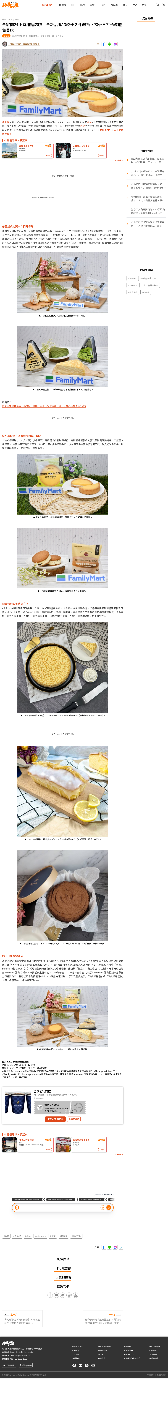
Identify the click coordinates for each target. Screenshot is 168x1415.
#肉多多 (145, 292)
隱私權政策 (128, 1350)
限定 (82, 126)
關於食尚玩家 (77, 1346)
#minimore (40, 1236)
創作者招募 (102, 1350)
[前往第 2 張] (60, 1112)
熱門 (82, 5)
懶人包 (114, 5)
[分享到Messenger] (115, 44)
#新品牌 (17, 1236)
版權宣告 (101, 1358)
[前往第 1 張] (59, 1112)
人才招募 (76, 1354)
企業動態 (76, 1358)
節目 (73, 5)
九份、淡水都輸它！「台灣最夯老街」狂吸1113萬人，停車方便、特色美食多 (147, 173)
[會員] (164, 5)
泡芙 (89, 122)
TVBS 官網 (150, 1375)
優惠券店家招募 (104, 1346)
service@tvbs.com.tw (20, 1355)
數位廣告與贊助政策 (132, 1358)
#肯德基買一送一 (150, 285)
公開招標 (153, 1350)
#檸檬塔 (63, 1236)
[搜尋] (158, 5)
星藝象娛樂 (154, 1358)
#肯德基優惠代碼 (148, 278)
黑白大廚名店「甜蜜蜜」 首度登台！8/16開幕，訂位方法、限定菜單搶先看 (147, 160)
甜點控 (5, 122)
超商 (17, 19)
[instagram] (93, 1365)
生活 (135, 5)
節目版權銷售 (154, 1346)
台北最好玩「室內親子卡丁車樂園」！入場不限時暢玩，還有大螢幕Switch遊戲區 (147, 224)
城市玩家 (47, 5)
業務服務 (127, 1346)
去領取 (48, 155)
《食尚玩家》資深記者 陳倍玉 (24, 44)
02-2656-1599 (21, 1358)
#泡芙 (53, 1236)
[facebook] (74, 1365)
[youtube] (80, 1365)
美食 (92, 5)
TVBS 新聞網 (161, 1375)
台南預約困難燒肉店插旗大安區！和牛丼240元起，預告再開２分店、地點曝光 (148, 185)
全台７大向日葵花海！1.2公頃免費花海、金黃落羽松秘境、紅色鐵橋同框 (148, 211)
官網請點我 (39, 1098)
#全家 (6, 1236)
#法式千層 (76, 1236)
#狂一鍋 (132, 278)
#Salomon (133, 285)
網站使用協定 (129, 1354)
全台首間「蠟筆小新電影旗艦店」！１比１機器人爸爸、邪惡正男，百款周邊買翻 (147, 198)
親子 (125, 5)
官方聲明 (153, 1354)
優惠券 (62, 5)
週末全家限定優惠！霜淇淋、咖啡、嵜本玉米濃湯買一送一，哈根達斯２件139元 (44, 406)
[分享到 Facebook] (103, 44)
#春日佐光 (133, 292)
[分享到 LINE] (109, 44)
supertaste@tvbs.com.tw (22, 1352)
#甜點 (28, 1236)
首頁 (4, 19)
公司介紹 (76, 1350)
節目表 (100, 1354)
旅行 (104, 5)
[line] (87, 1365)
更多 (144, 5)
